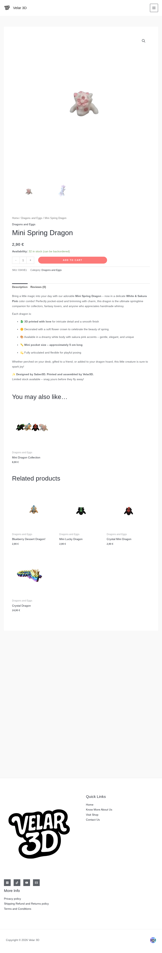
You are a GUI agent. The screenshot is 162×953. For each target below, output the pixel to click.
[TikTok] (17, 882)
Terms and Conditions (17, 908)
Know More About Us (99, 809)
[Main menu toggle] (154, 8)
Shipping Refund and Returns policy (26, 903)
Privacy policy (12, 898)
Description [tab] (20, 287)
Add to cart (72, 260)
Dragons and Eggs (31, 218)
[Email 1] (36, 882)
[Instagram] (7, 882)
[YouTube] (26, 882)
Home (15, 218)
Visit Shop (92, 814)
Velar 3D (20, 8)
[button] (143, 40)
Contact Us (93, 819)
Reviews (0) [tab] (38, 287)
